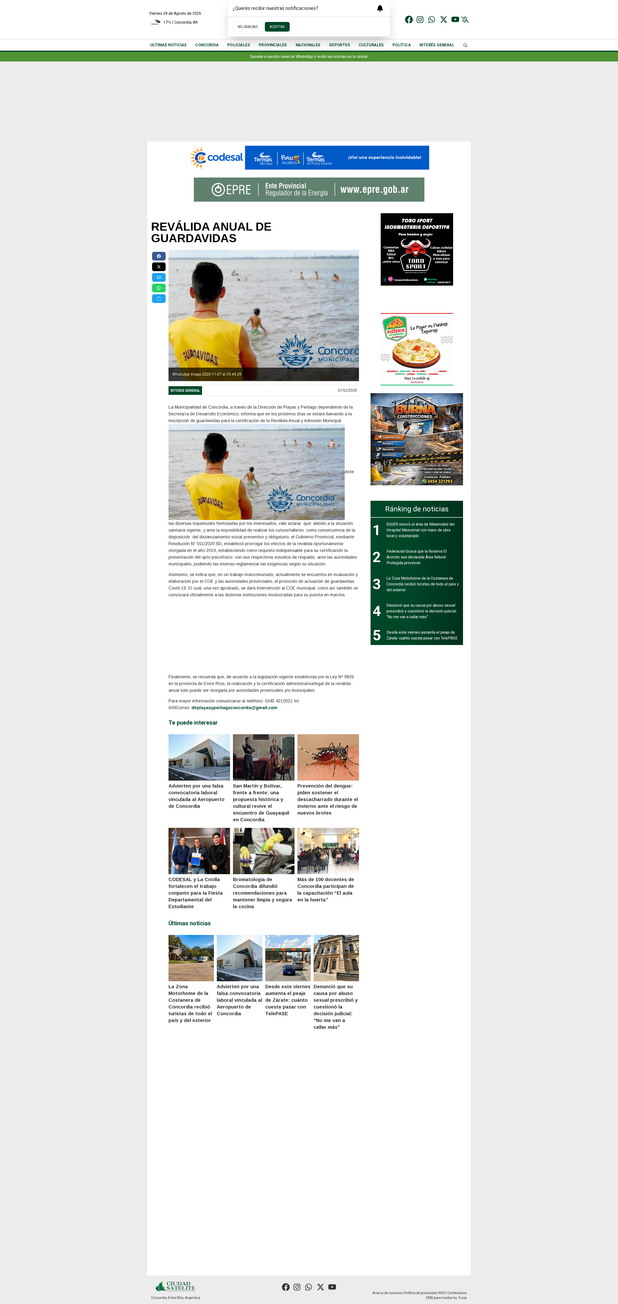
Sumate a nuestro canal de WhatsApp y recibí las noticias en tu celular (309, 56)
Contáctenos (457, 1293)
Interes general (185, 390)
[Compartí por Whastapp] (159, 288)
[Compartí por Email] (159, 277)
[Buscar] (465, 45)
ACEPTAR (277, 27)
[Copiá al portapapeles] (159, 298)
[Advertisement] (309, 105)
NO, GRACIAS (248, 27)
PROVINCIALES (273, 45)
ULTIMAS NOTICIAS (168, 45)
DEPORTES (339, 45)
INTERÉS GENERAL (437, 45)
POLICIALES (238, 45)
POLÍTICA (402, 45)
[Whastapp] (432, 19)
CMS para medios (439, 1298)
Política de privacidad (420, 1293)
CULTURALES (371, 45)
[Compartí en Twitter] (159, 266)
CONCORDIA (207, 45)
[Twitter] (444, 19)
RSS (442, 1293)
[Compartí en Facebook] (159, 256)
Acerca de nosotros (387, 1293)
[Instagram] (420, 19)
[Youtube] (455, 19)
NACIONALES (308, 45)
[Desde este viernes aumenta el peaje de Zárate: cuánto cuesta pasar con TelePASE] (288, 958)
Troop (462, 1298)
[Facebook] (409, 19)
